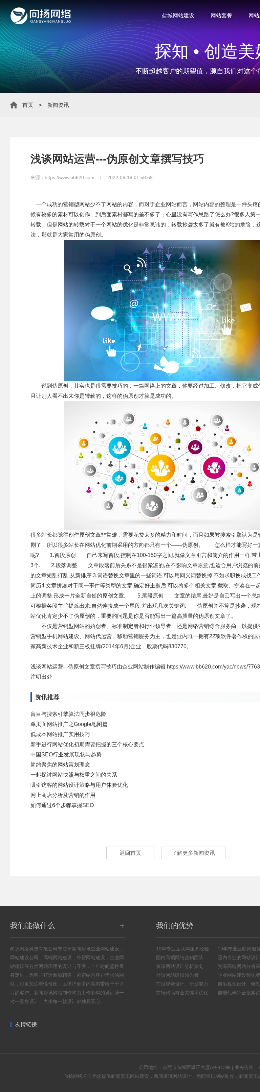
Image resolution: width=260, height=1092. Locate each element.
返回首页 (130, 853)
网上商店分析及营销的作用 (62, 795)
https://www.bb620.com (69, 177)
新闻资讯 (58, 105)
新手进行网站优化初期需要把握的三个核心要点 (87, 744)
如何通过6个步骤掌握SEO (62, 805)
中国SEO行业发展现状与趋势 (66, 754)
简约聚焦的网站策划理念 (60, 765)
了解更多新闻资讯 (193, 853)
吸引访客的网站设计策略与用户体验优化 (79, 785)
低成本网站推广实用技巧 (60, 734)
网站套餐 (221, 15)
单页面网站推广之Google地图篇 (69, 724)
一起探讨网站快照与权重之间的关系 (73, 775)
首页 (27, 105)
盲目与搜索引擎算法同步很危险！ (71, 714)
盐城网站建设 (178, 15)
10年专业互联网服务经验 (182, 948)
